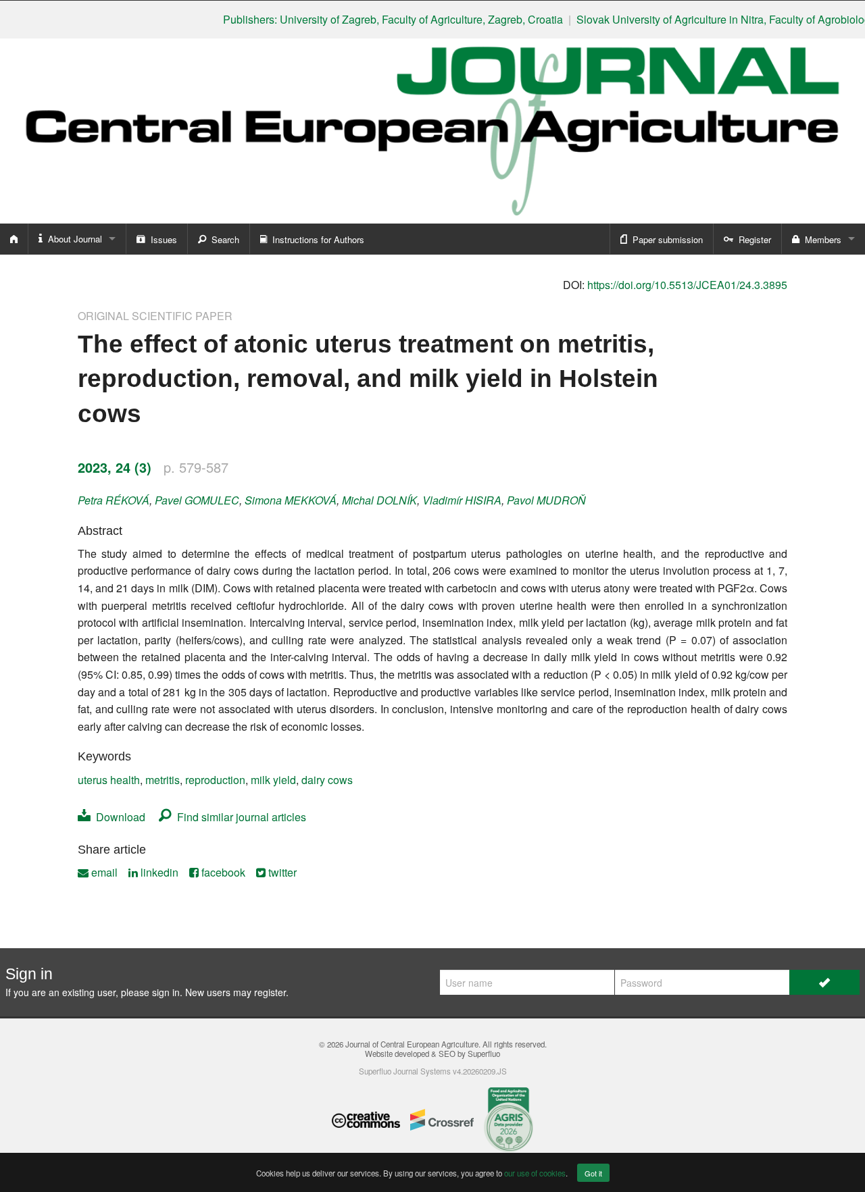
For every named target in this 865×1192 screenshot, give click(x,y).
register (270, 992)
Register (752, 239)
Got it (593, 1173)
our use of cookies (535, 1173)
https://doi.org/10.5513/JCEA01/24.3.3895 (687, 284)
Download (118, 817)
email (103, 872)
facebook (222, 872)
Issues (161, 239)
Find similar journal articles (239, 817)
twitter (281, 872)
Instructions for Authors (315, 239)
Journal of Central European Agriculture (411, 1044)
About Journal (72, 238)
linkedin (158, 872)
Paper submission (665, 239)
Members (820, 239)
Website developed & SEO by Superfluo (432, 1053)
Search (222, 239)
